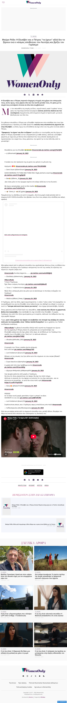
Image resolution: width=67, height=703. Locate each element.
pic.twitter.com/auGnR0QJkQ (41, 273)
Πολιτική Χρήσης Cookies (24, 687)
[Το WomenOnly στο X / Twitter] (35, 676)
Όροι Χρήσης (22, 683)
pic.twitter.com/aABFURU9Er (30, 398)
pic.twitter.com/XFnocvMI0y (14, 367)
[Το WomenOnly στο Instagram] (27, 676)
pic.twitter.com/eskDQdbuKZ (36, 284)
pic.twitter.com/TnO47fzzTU (14, 188)
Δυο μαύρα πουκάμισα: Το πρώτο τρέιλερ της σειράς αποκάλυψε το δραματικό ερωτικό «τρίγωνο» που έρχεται (50, 576)
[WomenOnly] (33, 2)
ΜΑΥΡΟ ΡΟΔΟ (22, 485)
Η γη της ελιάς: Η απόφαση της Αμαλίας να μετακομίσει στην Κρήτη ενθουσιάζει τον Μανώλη (50, 653)
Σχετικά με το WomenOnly (42, 687)
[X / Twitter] (29, 95)
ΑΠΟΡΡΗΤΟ (63, 702)
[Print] (42, 95)
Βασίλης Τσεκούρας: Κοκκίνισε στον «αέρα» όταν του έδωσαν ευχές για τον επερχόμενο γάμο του (16, 576)
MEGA (47, 485)
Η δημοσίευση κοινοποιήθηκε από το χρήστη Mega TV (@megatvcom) (33, 260)
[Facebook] (25, 95)
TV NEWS (33, 36)
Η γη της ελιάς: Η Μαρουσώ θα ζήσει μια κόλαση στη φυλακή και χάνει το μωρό (15, 652)
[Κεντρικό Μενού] (3, 2)
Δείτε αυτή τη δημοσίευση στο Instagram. (15, 234)
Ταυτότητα (12, 683)
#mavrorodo (36, 150)
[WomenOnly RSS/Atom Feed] (44, 676)
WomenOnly (33, 670)
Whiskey (43, 697)
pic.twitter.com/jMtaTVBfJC (14, 336)
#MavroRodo (9, 280)
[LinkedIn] (33, 95)
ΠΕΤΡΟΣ (40, 485)
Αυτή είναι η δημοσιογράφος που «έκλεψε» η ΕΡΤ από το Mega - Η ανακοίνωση (16, 615)
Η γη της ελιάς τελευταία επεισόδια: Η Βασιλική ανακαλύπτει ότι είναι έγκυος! (49, 615)
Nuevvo (31, 697)
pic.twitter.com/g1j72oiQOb (52, 150)
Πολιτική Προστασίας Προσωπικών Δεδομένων (43, 683)
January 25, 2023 (26, 178)
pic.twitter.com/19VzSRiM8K (35, 166)
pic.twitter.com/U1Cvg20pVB (14, 175)
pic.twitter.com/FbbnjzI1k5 (24, 349)
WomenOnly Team (27, 48)
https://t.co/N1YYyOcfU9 (13, 382)
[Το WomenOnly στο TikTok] (31, 676)
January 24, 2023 (22, 153)
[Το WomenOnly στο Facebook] (23, 676)
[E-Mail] (38, 95)
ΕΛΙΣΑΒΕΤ (32, 485)
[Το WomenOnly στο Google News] (40, 676)
